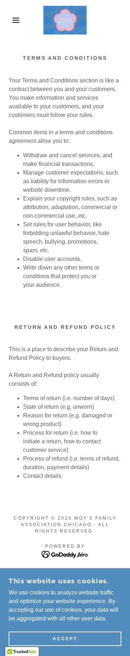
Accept (65, 638)
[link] (64, 20)
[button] (10, 20)
